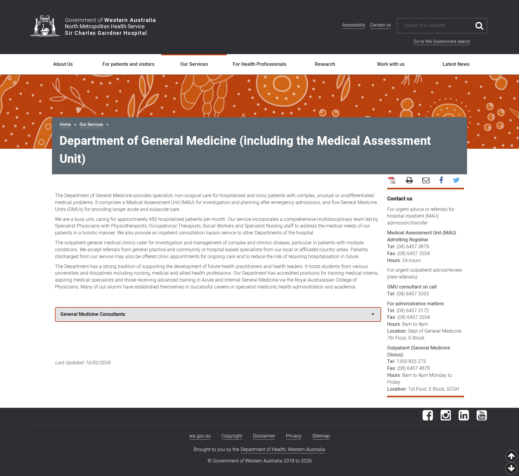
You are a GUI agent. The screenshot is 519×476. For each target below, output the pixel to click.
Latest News (456, 64)
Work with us (391, 64)
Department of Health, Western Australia (283, 449)
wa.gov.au (200, 436)
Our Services (194, 64)
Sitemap (321, 436)
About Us (63, 64)
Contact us (380, 25)
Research (325, 64)
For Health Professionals (259, 64)
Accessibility (353, 25)
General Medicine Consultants (92, 314)
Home (65, 124)
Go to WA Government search (442, 41)
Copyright (232, 436)
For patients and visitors (128, 64)
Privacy (294, 436)
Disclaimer (264, 436)
